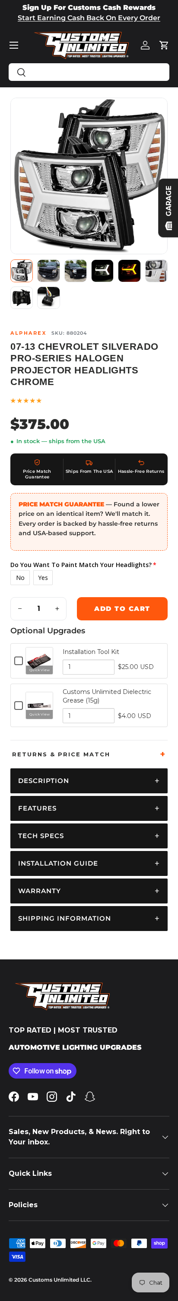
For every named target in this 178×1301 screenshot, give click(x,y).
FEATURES (37, 808)
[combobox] (89, 72)
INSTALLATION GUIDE (58, 863)
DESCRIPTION (43, 781)
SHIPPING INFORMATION (64, 918)
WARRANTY (39, 891)
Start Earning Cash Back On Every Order (89, 18)
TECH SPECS (41, 836)
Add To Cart (122, 608)
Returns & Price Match (61, 754)
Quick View (39, 670)
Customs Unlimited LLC (59, 1279)
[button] (164, 45)
